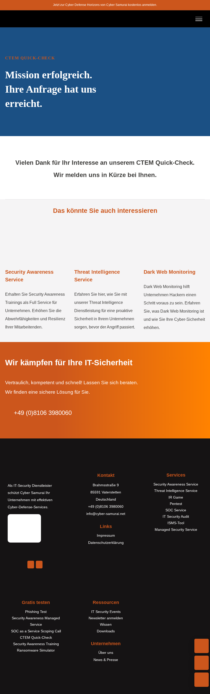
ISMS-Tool (175, 523)
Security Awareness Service (175, 484)
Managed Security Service (176, 529)
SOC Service (175, 510)
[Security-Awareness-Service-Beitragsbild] (35, 229)
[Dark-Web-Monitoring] (174, 229)
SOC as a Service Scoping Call (36, 631)
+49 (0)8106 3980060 (105, 506)
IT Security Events (106, 612)
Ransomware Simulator (36, 650)
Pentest (176, 504)
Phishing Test (36, 612)
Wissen (106, 624)
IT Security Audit (176, 516)
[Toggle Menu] (198, 19)
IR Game (176, 497)
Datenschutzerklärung (106, 543)
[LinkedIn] (30, 564)
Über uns (105, 653)
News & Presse (105, 660)
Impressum (106, 535)
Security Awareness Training (36, 644)
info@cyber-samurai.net (105, 514)
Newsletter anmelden (106, 618)
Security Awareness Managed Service (36, 621)
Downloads (106, 631)
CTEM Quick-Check (36, 637)
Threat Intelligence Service (175, 491)
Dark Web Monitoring (169, 272)
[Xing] (39, 564)
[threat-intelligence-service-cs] (104, 229)
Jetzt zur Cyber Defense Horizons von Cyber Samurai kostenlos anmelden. (105, 5)
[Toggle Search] (185, 18)
